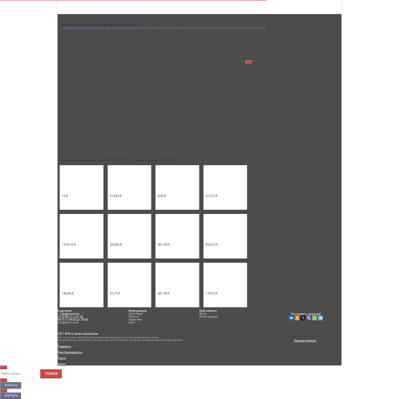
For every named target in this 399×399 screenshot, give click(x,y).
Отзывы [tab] (68, 97)
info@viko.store (68, 322)
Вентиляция (199, 27)
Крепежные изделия (199, 36)
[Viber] (81, 151)
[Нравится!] (295, 57)
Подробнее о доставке (77, 70)
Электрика (199, 51)
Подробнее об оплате (168, 70)
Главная (67, 1)
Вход (248, 1)
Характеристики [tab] (74, 93)
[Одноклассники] (70, 151)
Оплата (67, 10)
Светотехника (199, 42)
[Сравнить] (287, 57)
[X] (75, 151)
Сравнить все (171, 160)
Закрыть (10, 385)
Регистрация (254, 4)
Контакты (68, 16)
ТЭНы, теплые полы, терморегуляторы (199, 48)
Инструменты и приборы (199, 30)
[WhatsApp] (87, 151)
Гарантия (68, 13)
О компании (70, 4)
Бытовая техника (200, 25)
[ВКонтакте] (64, 151)
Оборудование (199, 39)
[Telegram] (93, 151)
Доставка (69, 7)
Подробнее (69, 82)
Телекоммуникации (199, 45)
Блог (65, 19)
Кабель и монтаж (199, 33)
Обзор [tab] (66, 88)
